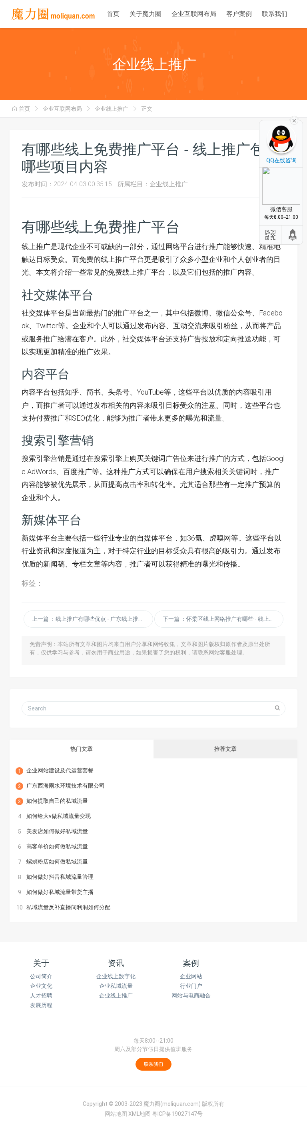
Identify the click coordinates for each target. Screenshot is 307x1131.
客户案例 (239, 13)
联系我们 (274, 13)
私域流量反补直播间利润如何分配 (68, 907)
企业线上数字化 (116, 976)
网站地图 (116, 1114)
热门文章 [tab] (81, 749)
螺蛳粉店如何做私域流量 (57, 861)
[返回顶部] (293, 234)
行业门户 (191, 986)
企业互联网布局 (193, 13)
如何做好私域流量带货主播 (60, 892)
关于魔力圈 (145, 13)
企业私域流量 (116, 986)
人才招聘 (41, 995)
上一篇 (92, 619)
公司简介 (41, 976)
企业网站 (191, 976)
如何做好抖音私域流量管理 (60, 877)
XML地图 (139, 1114)
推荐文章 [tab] (225, 749)
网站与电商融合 (191, 995)
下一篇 (223, 619)
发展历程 (41, 1005)
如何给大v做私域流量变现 (58, 816)
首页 (113, 13)
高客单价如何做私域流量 (57, 846)
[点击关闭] (294, 120)
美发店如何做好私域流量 (57, 831)
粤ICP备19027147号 (177, 1114)
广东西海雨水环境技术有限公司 (65, 785)
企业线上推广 (111, 109)
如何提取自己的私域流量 (57, 801)
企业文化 (41, 986)
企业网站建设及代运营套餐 (60, 770)
